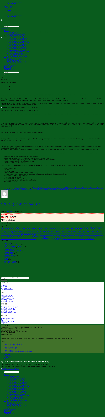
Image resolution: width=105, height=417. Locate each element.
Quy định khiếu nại (6, 320)
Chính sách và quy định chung (13, 344)
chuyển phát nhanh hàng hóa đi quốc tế (65, 228)
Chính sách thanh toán (10, 347)
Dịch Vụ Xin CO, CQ (10, 255)
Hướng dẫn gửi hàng (7, 301)
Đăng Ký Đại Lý (9, 6)
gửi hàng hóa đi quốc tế (30, 235)
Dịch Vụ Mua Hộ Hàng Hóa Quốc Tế (17, 398)
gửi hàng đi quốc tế (79, 235)
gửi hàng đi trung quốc (89, 235)
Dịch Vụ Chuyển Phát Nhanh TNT (17, 389)
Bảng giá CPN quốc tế (7, 295)
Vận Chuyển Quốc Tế (10, 262)
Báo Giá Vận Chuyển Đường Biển (17, 406)
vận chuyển (66, 237)
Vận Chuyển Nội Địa (10, 261)
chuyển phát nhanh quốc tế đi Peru (26, 231)
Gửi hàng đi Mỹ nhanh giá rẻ (67, 235)
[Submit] (4, 28)
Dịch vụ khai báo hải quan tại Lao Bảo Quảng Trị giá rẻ (49, 188)
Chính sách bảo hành (10, 346)
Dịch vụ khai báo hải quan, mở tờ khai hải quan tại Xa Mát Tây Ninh (20, 203)
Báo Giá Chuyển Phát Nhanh (15, 403)
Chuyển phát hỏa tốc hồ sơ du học (25, 228)
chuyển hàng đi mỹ (8, 228)
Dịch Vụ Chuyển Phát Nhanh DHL (17, 382)
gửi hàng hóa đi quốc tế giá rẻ (46, 235)
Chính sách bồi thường (7, 321)
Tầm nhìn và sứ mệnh (7, 289)
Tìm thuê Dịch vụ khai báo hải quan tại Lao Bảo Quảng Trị (17, 189)
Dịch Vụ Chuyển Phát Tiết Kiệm (16, 392)
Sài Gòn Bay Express (19, 236)
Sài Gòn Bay (9, 236)
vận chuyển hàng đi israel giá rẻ (69, 239)
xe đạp (92, 239)
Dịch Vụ (6, 375)
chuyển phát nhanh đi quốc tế (87, 231)
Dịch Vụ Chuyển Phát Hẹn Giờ (16, 34)
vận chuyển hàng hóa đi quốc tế (49, 239)
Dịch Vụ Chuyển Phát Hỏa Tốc (16, 379)
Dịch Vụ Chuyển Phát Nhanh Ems (17, 383)
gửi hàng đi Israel (56, 235)
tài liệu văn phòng (39, 237)
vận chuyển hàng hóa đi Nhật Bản (16, 239)
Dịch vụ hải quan (46, 233)
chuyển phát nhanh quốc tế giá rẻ (11, 231)
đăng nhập (9, 211)
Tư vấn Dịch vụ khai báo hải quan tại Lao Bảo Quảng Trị (51, 189)
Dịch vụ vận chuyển (13, 376)
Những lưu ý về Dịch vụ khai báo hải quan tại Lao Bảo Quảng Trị (84, 188)
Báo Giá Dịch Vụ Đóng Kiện (15, 404)
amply (2, 228)
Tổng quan (7, 10)
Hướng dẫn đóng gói (7, 299)
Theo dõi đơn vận (9, 413)
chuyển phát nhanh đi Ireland (57, 231)
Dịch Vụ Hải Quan (4, 27)
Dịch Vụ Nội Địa (8, 253)
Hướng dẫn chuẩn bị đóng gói (9, 307)
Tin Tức (6, 9)
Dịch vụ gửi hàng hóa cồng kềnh (33, 233)
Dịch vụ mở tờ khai (54, 233)
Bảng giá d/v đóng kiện (7, 298)
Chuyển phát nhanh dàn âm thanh (47, 228)
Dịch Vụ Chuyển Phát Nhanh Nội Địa (18, 386)
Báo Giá (6, 401)
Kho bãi (6, 258)
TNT (25, 236)
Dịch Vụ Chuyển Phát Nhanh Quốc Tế (18, 388)
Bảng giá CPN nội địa (7, 296)
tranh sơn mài (30, 236)
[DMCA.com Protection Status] (10, 369)
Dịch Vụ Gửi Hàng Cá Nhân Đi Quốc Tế (19, 395)
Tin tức (6, 259)
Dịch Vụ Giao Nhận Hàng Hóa (13, 250)
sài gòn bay (18, 36)
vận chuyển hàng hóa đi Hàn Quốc (88, 236)
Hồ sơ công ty (5, 286)
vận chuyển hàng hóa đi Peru (30, 239)
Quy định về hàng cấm (7, 318)
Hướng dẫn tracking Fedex (8, 312)
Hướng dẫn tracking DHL (8, 309)
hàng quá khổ (97, 235)
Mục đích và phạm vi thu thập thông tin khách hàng (18, 351)
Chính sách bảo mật (10, 349)
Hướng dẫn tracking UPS (8, 308)
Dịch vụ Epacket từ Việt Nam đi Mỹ (17, 394)
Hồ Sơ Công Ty (8, 410)
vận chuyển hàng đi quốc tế (83, 239)
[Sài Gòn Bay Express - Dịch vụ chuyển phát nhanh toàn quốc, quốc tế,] (7, 20)
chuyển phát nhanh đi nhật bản (71, 231)
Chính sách (7, 243)
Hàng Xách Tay (8, 256)
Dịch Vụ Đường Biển (10, 249)
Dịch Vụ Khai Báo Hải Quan (15, 397)
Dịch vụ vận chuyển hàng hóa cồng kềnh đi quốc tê (78, 233)
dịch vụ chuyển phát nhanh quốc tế (15, 233)
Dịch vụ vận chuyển (62, 233)
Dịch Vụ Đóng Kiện (9, 248)
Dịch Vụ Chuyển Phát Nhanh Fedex (17, 385)
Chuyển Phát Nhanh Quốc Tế (12, 246)
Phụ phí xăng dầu (6, 322)
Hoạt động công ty (9, 350)
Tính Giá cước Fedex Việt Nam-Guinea (54, 236)
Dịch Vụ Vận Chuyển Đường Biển (17, 400)
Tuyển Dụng (8, 7)
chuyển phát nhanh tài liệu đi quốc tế (42, 231)
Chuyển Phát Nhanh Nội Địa (12, 245)
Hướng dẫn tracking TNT (8, 311)
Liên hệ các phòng (6, 288)
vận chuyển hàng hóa (75, 236)
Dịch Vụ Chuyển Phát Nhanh (15, 381)
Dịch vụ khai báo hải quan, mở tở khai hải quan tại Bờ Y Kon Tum (20, 205)
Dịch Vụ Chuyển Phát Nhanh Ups (17, 391)
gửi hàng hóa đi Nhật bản (14, 235)
